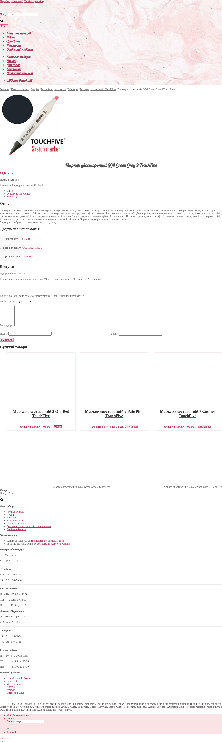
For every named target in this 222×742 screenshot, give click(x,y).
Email (115, 333)
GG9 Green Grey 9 (32, 247)
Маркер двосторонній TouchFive (98, 89)
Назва (4, 333)
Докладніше (131, 426)
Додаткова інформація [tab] (19, 193)
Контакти (14, 45)
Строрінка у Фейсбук (18, 678)
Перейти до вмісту (34, 1)
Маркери (73, 89)
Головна (4, 89)
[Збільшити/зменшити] (1, 738)
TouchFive (27, 256)
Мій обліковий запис (18, 715)
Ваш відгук (7, 325)
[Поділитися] (8, 738)
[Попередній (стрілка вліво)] (1, 741)
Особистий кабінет (20, 49)
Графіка (35, 89)
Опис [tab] (10, 190)
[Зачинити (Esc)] (11, 738)
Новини (11, 37)
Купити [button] (58, 426)
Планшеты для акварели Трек (47, 540)
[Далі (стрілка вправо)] (4, 741)
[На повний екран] (4, 738)
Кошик (11, 732)
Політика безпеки (16, 529)
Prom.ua (11, 689)
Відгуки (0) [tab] (13, 196)
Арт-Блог (13, 41)
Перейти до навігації (11, 1)
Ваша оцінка (8, 301)
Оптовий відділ (15, 692)
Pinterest (11, 687)
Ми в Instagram (15, 684)
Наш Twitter (13, 681)
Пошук (4, 14)
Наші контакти (15, 520)
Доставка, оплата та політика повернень (29, 526)
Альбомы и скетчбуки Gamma (53, 543)
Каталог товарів (19, 33)
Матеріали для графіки (53, 89)
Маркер (26, 239)
